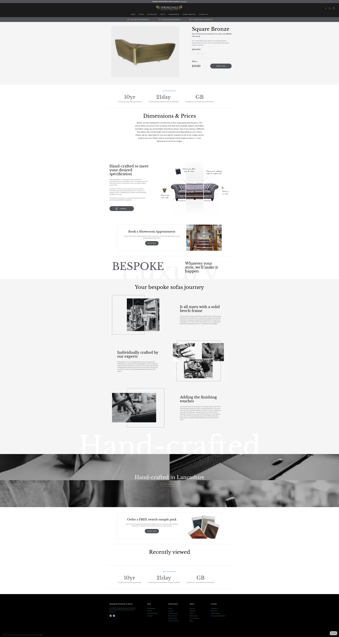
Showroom (214, 611)
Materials (192, 611)
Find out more (169, 484)
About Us (192, 608)
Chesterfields (151, 608)
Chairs (141, 14)
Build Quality (193, 616)
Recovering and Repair (218, 616)
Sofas (133, 14)
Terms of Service (173, 621)
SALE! (162, 14)
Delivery (170, 611)
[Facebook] (110, 616)
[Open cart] (334, 8)
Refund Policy (172, 616)
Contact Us (203, 14)
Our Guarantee (194, 618)
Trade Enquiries (215, 613)
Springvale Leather (9, 634)
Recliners (150, 616)
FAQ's (170, 608)
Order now (151, 531)
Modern (149, 611)
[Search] (330, 8)
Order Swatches (189, 14)
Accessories (152, 14)
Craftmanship (174, 14)
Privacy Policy (172, 618)
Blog (191, 621)
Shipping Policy (173, 613)
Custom (192, 613)
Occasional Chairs (152, 613)
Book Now (184, 1)
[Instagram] (114, 616)
